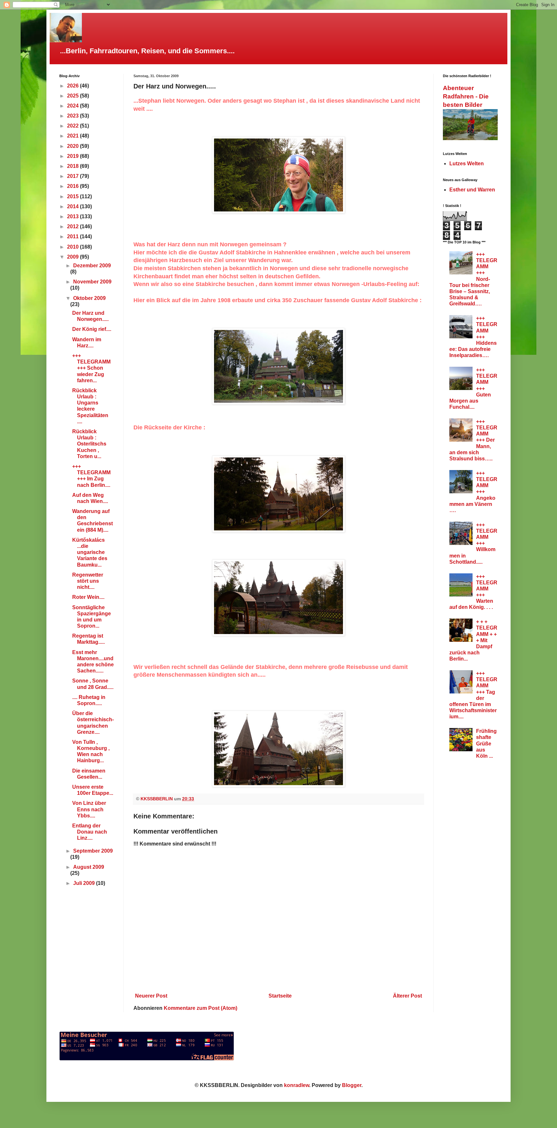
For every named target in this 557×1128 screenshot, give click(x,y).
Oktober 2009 (89, 298)
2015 (73, 196)
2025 (73, 95)
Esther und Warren (472, 189)
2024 (73, 105)
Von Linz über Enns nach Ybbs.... (89, 809)
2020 (73, 146)
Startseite (280, 996)
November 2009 (92, 281)
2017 (73, 176)
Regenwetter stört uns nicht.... (87, 581)
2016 (73, 186)
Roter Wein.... (88, 597)
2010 (73, 247)
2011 (73, 236)
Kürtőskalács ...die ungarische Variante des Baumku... (89, 552)
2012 (73, 226)
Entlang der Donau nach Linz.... (89, 832)
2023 (73, 115)
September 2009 (93, 851)
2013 (73, 216)
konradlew (296, 1085)
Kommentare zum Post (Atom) (200, 1008)
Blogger (351, 1085)
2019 (73, 156)
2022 (73, 125)
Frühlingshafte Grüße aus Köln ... (486, 743)
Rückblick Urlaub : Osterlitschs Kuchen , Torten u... (89, 444)
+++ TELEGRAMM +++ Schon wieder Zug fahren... (91, 368)
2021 (73, 135)
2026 (73, 85)
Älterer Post (407, 996)
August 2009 (88, 867)
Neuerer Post (151, 996)
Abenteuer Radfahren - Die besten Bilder (466, 96)
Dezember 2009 (92, 265)
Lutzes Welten (466, 163)
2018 (73, 166)
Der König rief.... (91, 329)
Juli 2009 (84, 883)
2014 (73, 206)
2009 (73, 257)
